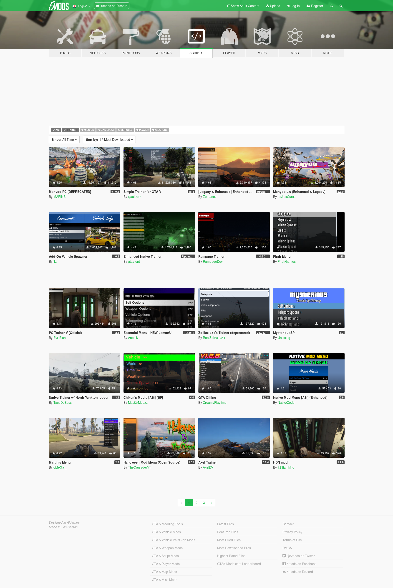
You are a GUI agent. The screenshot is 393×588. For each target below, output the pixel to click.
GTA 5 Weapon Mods (167, 547)
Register (316, 5)
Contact (288, 524)
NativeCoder (287, 402)
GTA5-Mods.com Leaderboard (239, 563)
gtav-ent (134, 261)
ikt (55, 261)
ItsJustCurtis (286, 196)
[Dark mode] (331, 5)
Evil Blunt (60, 337)
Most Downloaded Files (234, 547)
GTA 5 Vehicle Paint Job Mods (173, 540)
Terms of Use (292, 540)
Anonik (133, 337)
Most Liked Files (229, 540)
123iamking (286, 467)
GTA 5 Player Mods (166, 563)
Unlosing (284, 337)
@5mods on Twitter (300, 555)
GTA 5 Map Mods (164, 571)
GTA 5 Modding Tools (167, 524)
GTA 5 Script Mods (165, 555)
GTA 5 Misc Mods (164, 579)
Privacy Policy (292, 532)
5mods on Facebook (301, 563)
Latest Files (225, 524)
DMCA (287, 547)
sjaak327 (134, 196)
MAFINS (59, 196)
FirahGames (287, 261)
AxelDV (208, 467)
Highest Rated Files (231, 555)
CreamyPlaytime (215, 402)
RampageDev (213, 261)
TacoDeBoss (62, 402)
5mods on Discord (299, 571)
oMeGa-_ (60, 467)
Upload (274, 5)
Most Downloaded (108, 139)
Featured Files (227, 532)
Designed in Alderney (64, 522)
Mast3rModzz (138, 402)
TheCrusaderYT (139, 467)
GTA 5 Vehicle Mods (166, 532)
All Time (63, 139)
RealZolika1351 (214, 337)
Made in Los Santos (63, 527)
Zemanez (210, 196)
